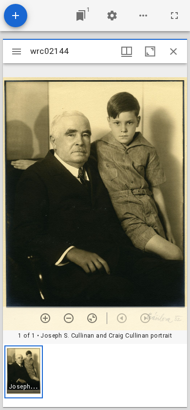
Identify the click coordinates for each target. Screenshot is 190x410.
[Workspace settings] (112, 15)
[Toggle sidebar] (16, 51)
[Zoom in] (45, 318)
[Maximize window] (150, 51)
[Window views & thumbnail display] (126, 51)
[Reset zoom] (92, 318)
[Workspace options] (143, 15)
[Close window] (173, 51)
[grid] (95, 375)
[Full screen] (174, 15)
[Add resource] (15, 15)
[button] (23, 372)
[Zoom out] (68, 318)
